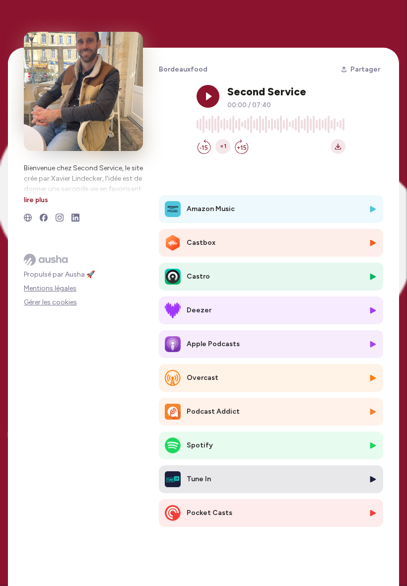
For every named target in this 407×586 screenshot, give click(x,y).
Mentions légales (50, 288)
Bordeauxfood (183, 69)
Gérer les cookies (50, 302)
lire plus (36, 200)
